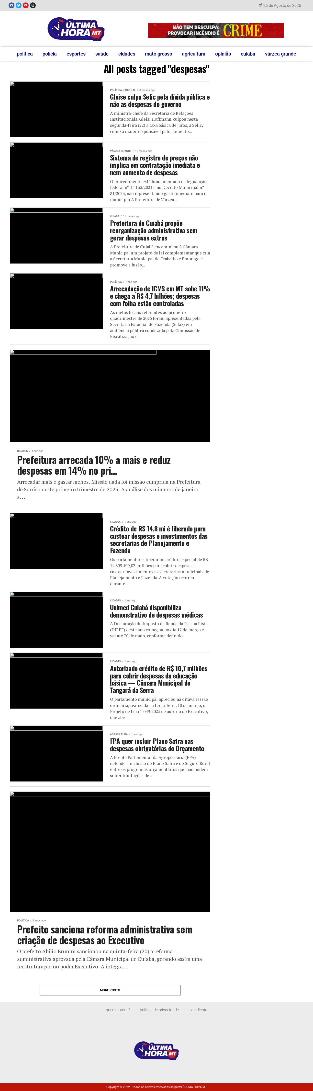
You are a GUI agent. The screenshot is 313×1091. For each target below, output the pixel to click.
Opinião (223, 54)
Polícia (50, 54)
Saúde (102, 54)
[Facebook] (11, 5)
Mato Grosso (158, 54)
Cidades (126, 54)
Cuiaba (248, 54)
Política (25, 54)
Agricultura (193, 54)
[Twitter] (19, 5)
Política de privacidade (159, 1010)
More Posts (110, 990)
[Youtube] (26, 5)
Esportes (76, 54)
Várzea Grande (280, 54)
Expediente (198, 1010)
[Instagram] (33, 5)
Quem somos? (118, 1010)
